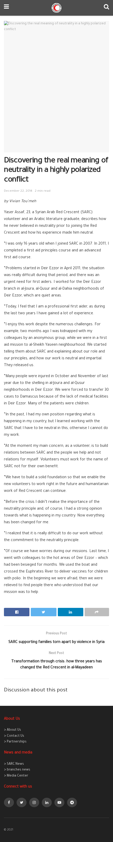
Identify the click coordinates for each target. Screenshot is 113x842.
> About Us (12, 730)
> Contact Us (14, 736)
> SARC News (14, 764)
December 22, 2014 (18, 191)
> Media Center (16, 776)
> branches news (17, 770)
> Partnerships (15, 742)
